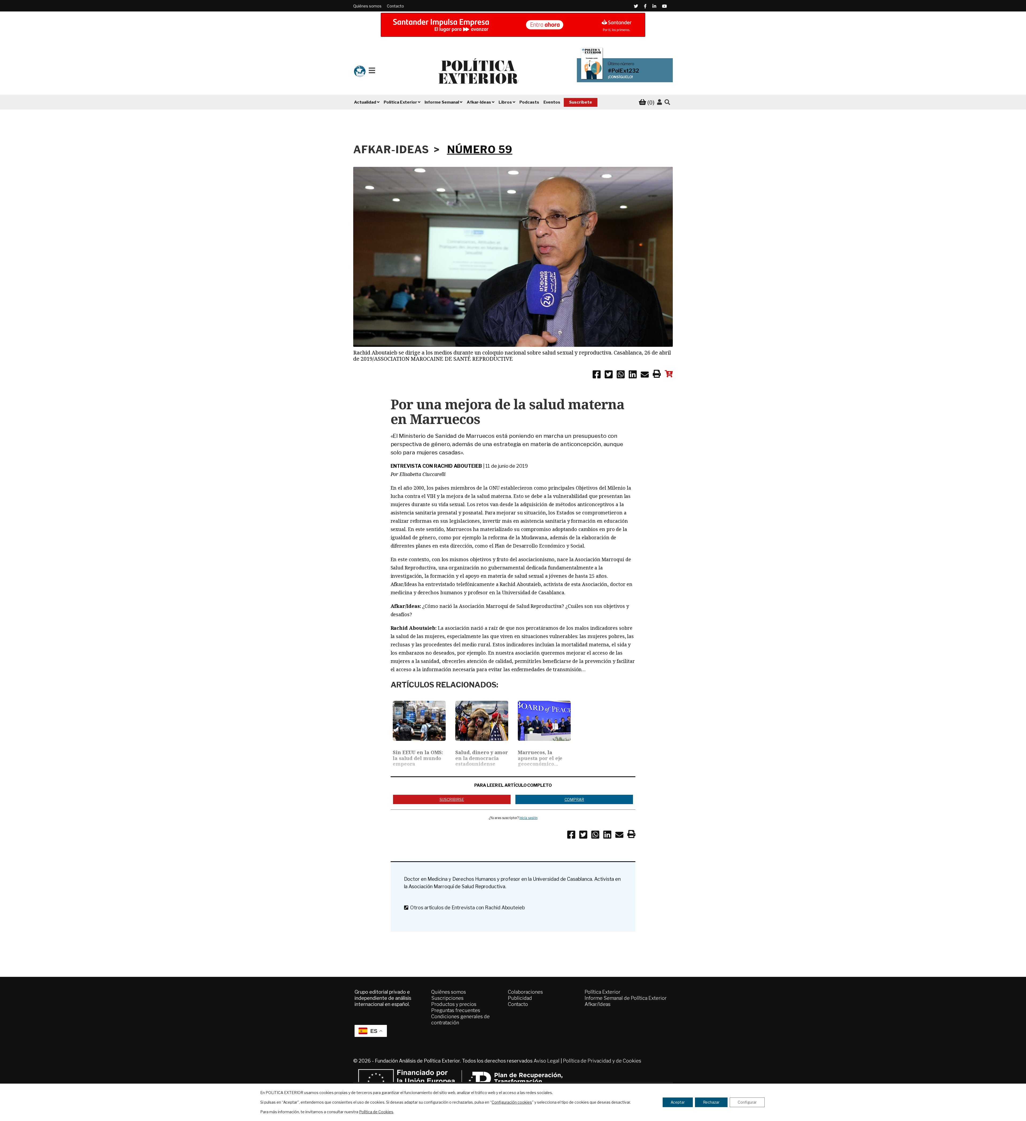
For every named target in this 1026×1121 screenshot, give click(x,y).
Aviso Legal (546, 1061)
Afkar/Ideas (598, 1004)
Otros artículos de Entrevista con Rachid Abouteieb (466, 907)
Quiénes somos (367, 6)
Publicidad (520, 998)
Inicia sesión (528, 818)
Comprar (574, 799)
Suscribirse (452, 799)
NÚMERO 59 (479, 149)
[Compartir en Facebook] (597, 375)
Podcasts (529, 102)
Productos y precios (453, 1004)
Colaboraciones (525, 992)
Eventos (551, 102)
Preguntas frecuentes (455, 1010)
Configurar (747, 1102)
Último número (621, 63)
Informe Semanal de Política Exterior (626, 998)
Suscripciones (447, 998)
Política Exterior (602, 992)
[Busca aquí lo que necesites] (667, 102)
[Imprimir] (657, 375)
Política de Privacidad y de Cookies (602, 1061)
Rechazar (711, 1102)
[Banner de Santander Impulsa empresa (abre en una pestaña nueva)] (513, 25)
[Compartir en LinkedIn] (633, 375)
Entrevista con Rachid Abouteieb (436, 466)
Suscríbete (580, 102)
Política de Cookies (376, 1112)
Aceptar (678, 1102)
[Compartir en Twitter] (609, 375)
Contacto (395, 6)
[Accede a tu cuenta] (659, 102)
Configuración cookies (512, 1102)
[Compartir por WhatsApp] (621, 375)
